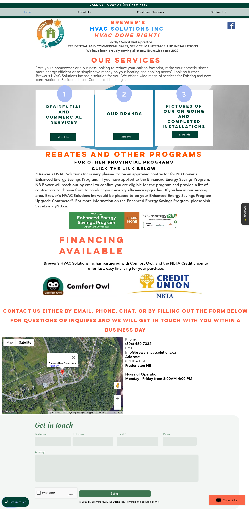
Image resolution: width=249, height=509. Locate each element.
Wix (157, 501)
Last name (78, 434)
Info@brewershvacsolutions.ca (150, 352)
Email (121, 434)
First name (40, 434)
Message (40, 452)
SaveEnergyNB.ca (51, 206)
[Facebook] (231, 25)
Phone (166, 434)
